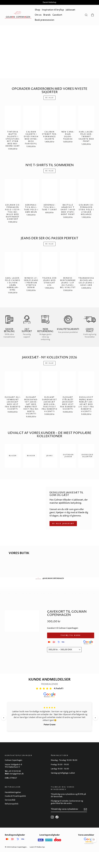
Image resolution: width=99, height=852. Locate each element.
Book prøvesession (44, 20)
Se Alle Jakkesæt (63, 523)
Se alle (49, 98)
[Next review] (95, 717)
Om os (38, 14)
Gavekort (57, 14)
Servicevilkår (10, 800)
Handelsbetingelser (13, 792)
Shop (37, 9)
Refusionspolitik (11, 804)
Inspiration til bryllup (53, 9)
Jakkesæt (70, 9)
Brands (47, 14)
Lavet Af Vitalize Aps (37, 847)
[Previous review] (3, 717)
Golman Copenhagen (19, 847)
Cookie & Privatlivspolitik (15, 796)
